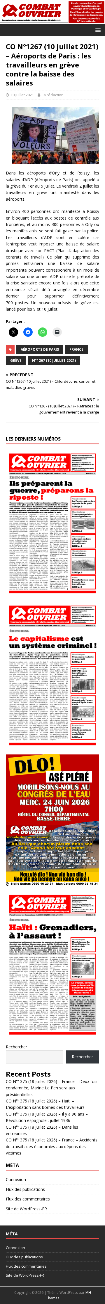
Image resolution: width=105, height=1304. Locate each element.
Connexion (16, 1179)
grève (16, 360)
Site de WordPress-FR (26, 1209)
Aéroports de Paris (40, 349)
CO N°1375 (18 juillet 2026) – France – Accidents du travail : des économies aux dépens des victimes (51, 1146)
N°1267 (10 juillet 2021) (54, 360)
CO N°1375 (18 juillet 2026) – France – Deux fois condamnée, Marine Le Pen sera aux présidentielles (51, 1088)
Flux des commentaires (28, 1199)
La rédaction (53, 94)
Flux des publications (25, 1189)
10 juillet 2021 (22, 94)
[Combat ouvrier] (52, 21)
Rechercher (16, 1047)
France (76, 349)
